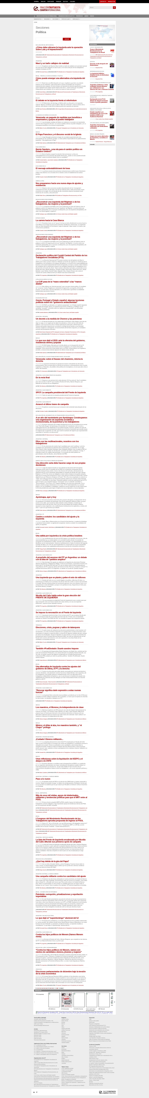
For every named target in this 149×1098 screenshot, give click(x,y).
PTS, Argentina (43, 275)
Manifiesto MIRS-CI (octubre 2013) (42, 1033)
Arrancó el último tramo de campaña (52, 404)
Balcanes (64, 1031)
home (34, 16)
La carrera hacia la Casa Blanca (50, 220)
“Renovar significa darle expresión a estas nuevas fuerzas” (58, 691)
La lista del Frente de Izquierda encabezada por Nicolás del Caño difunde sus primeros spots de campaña (61, 840)
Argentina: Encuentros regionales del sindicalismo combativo (99, 126)
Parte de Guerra (37, 1038)
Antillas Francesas (66, 1030)
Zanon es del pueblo (94, 1020)
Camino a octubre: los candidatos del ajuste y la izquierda (57, 517)
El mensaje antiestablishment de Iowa (53, 168)
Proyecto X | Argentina (94, 1024)
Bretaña (91, 1081)
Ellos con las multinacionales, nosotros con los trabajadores (57, 442)
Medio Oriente (65, 1020)
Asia (63, 1025)
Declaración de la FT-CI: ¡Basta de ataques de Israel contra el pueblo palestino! (99, 100)
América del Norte (66, 1028)
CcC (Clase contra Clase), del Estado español (66, 214)
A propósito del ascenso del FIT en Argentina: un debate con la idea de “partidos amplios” (61, 558)
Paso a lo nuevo (43, 779)
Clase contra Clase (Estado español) (104, 119)
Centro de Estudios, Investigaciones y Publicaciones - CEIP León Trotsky (46, 1023)
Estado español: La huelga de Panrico (98, 1031)
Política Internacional (66, 1061)
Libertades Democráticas (67, 1055)
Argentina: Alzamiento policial (96, 1083)
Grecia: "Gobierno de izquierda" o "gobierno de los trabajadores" (73, 1083)
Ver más (92, 144)
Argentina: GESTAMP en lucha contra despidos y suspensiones (100, 1034)
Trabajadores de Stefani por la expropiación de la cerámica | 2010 (100, 1056)
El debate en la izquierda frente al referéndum (56, 100)
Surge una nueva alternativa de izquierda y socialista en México (99, 137)
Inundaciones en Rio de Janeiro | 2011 (98, 1060)
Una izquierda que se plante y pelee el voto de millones (60, 577)
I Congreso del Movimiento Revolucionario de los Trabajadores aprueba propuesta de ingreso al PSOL (59, 819)
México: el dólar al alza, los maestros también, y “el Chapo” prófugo (59, 726)
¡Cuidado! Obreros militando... (49, 739)
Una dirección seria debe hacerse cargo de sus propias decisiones (60, 464)
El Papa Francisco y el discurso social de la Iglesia (58, 134)
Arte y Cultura (65, 1057)
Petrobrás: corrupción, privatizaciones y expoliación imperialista (59, 895)
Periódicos (79, 16)
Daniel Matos (43, 92)
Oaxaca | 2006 (92, 1046)
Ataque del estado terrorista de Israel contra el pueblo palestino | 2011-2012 (101, 1073)
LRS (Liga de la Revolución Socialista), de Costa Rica (46, 1076)
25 (57, 988)
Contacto (103, 1)
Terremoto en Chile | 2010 (95, 1054)
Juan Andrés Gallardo (53, 160)
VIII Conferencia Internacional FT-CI (97, 1025)
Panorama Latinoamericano (40, 1030)
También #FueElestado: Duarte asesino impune (57, 648)
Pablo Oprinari (43, 143)
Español (36, 1)
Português (50, 1)
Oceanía (64, 1039)
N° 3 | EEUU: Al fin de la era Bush (42, 1048)
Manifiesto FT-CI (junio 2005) (41, 1032)
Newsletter (111, 1)
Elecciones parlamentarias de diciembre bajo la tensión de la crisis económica (61, 972)
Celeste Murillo (43, 160)
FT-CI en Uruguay (38, 1083)
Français (58, 1)
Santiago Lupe (43, 214)
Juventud (64, 1063)
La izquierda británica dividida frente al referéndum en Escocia (99, 75)
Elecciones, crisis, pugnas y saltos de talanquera (58, 627)
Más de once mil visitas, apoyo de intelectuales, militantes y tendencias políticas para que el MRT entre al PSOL (61, 797)
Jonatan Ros (43, 752)
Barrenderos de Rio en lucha (96, 1085)
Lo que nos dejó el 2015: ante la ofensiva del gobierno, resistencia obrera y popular (60, 341)
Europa (63, 1022)
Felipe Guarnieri (52, 682)
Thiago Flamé (43, 549)
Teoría (63, 1047)
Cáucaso (64, 1033)
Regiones (46, 19)
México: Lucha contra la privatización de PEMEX (73, 1085)
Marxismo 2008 (37, 1035)
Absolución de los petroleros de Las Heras (99, 1030)
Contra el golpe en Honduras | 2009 (97, 1050)
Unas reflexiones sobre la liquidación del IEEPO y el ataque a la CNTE (59, 760)
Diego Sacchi (43, 870)
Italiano (72, 1)
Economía (64, 1049)
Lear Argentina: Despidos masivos (97, 1037)
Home (35, 22)
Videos (92, 16)
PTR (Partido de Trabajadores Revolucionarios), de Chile (68, 195)
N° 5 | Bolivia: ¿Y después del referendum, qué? (45, 1051)
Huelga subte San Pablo (95, 1036)
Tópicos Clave (65, 19)
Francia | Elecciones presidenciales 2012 (98, 1069)
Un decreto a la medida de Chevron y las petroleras (59, 319)
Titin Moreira (43, 386)
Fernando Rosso (44, 72)
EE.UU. (63, 1024)
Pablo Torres (43, 195)
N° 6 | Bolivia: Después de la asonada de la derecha (46, 1052)
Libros (86, 16)
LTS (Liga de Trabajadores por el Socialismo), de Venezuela (69, 128)
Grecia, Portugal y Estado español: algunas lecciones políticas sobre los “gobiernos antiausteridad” (60, 301)
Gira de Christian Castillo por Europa (97, 1028)
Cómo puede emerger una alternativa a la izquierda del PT (60, 79)
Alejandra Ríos (99, 67)
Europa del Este (65, 1034)
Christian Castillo (44, 411)
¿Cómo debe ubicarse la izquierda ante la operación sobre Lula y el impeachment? (59, 48)
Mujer (63, 1052)
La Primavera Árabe (66, 1071)
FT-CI (74, 8)
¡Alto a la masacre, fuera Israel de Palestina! (99, 1039)
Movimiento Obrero (66, 1050)
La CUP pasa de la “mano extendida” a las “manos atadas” (58, 282)
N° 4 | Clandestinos (38, 1049)
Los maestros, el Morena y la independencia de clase (59, 707)
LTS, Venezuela (43, 371)
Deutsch (65, 1)
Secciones (55, 19)
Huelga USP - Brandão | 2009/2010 (97, 1052)
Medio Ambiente (65, 1060)
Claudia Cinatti (43, 177)
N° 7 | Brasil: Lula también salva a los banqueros (45, 1054)
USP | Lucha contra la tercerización (97, 1061)
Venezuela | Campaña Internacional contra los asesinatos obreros (100, 1048)
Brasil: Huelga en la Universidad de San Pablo (100, 1041)
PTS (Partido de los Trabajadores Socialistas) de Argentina (70, 72)
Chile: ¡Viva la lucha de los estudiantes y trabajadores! (74, 1076)
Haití (90, 1019)
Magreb (63, 1036)
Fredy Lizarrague (44, 490)
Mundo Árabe (65, 1037)
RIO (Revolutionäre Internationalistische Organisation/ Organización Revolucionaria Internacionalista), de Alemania (46, 1080)
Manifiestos (37, 19)
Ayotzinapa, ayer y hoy (46, 497)
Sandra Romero (99, 141)
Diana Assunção (43, 682)
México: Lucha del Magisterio (96, 1077)
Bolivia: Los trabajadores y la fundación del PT (72, 1080)
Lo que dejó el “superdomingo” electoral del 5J (57, 918)
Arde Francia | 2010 (93, 1058)
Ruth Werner (52, 527)
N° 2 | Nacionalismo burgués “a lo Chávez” (44, 1046)
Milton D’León (43, 128)
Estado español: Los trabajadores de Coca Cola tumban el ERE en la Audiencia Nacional (98, 114)
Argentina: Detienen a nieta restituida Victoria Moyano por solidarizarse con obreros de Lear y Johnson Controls (102, 87)
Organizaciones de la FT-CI (66, 16)
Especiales (76, 19)
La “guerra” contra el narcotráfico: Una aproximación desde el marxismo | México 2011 (101, 1064)
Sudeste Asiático (65, 1042)
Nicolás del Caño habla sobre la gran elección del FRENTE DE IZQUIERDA (58, 596)
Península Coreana (66, 1041)
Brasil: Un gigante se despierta (69, 1079)
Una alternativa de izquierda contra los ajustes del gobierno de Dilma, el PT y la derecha (58, 667)
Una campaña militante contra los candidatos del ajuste (61, 876)
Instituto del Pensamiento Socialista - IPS (43, 1020)
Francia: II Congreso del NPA (96, 1075)
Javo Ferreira (43, 109)
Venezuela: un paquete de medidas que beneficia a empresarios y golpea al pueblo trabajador (59, 118)
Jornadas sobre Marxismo (40, 1019)
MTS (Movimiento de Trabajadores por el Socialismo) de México (71, 143)
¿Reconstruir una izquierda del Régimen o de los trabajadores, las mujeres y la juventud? (58, 203)
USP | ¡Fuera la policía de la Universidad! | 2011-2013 (101, 1068)
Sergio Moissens (108, 141)
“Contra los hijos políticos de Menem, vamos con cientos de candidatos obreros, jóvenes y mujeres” (59, 951)
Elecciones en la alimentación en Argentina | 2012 (101, 1071)
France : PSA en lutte (94, 1080)
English (43, 1)
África (63, 1027)
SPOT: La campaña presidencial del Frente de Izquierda (61, 392)
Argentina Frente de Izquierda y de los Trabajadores (74, 1077)
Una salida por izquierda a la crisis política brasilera (59, 536)
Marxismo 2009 (37, 1036)
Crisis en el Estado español (68, 1074)
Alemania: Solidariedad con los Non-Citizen (99, 1027)
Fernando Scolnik (44, 527)
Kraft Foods (92, 1022)
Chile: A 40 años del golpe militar (97, 1078)
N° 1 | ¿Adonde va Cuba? (40, 1045)
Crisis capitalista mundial (67, 1068)
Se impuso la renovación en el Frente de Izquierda (58, 612)
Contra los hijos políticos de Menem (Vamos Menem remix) (59, 935)
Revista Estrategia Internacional (47, 16)
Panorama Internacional (39, 1040)
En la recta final (43, 377)
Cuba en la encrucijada (67, 1070)
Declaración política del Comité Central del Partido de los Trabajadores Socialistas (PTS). (61, 256)
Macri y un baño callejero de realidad (52, 63)
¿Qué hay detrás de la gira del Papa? (52, 861)
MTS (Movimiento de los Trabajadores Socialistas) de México (46, 1069)
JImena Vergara (43, 571)
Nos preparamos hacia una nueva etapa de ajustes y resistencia (59, 184)
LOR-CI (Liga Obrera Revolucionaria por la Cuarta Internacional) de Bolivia (46, 1063)
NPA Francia (64, 1073)
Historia (63, 1054)
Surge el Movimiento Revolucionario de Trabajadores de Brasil (97, 51)
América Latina (65, 1019)
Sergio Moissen (43, 660)
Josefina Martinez (44, 312)
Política (63, 1058)
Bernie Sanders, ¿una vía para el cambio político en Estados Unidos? (59, 150)
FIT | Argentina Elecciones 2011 (96, 1066)
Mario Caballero (43, 772)
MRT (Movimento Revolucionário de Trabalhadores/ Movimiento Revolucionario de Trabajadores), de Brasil (101, 56)
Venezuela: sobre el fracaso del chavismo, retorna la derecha (59, 360)
